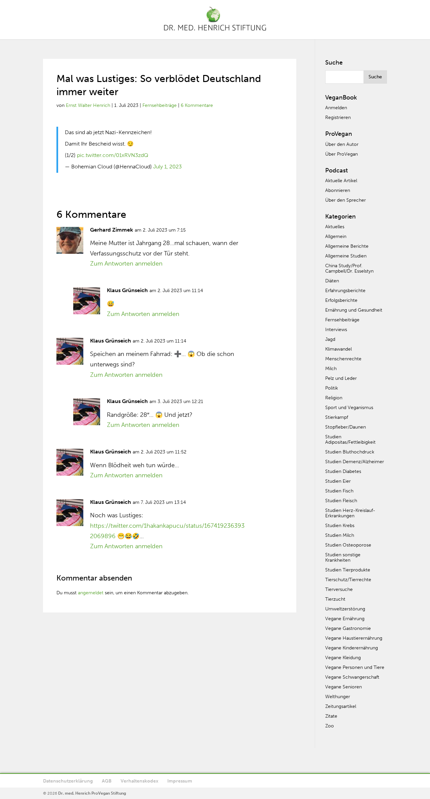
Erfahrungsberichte (345, 290)
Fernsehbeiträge (159, 105)
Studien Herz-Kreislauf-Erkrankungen (350, 513)
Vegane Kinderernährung (351, 648)
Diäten (332, 281)
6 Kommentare (197, 105)
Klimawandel (338, 349)
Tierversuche (339, 589)
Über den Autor (341, 144)
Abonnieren (337, 190)
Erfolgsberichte (341, 300)
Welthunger (337, 697)
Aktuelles (334, 227)
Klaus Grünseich (127, 290)
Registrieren (338, 117)
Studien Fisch (339, 491)
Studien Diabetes (343, 471)
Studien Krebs (339, 525)
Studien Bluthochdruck (349, 452)
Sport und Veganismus (349, 407)
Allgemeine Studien (346, 256)
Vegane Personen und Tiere (354, 667)
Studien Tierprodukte (347, 570)
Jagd (330, 339)
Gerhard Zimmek (111, 230)
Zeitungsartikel (340, 706)
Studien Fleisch (341, 501)
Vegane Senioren (343, 687)
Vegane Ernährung (344, 619)
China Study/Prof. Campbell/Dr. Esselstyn (349, 268)
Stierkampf (336, 417)
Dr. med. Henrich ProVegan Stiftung (92, 793)
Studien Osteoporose (348, 545)
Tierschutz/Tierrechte (348, 580)
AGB (107, 781)
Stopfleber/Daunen (345, 427)
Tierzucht (335, 599)
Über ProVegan (341, 154)
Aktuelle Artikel (341, 181)
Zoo (329, 726)
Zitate (331, 716)
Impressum (179, 781)
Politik (331, 388)
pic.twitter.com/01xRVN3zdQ (112, 155)
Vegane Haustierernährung (353, 638)
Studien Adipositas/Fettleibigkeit (350, 439)
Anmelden (336, 108)
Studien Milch (339, 535)
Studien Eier (338, 481)
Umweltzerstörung (345, 609)
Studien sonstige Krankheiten (342, 557)
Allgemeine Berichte (347, 246)
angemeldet (90, 593)
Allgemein (335, 236)
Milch (331, 368)
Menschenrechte (343, 359)
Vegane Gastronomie (348, 628)
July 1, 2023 (167, 166)
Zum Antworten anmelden (126, 263)
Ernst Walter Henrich (88, 105)
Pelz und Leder (341, 378)
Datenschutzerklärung (68, 781)
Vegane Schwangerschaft (352, 677)
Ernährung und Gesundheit (353, 310)
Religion (333, 398)
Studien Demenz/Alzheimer (354, 462)
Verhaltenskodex (139, 781)
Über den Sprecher (345, 200)
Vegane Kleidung (343, 658)
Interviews (336, 329)
